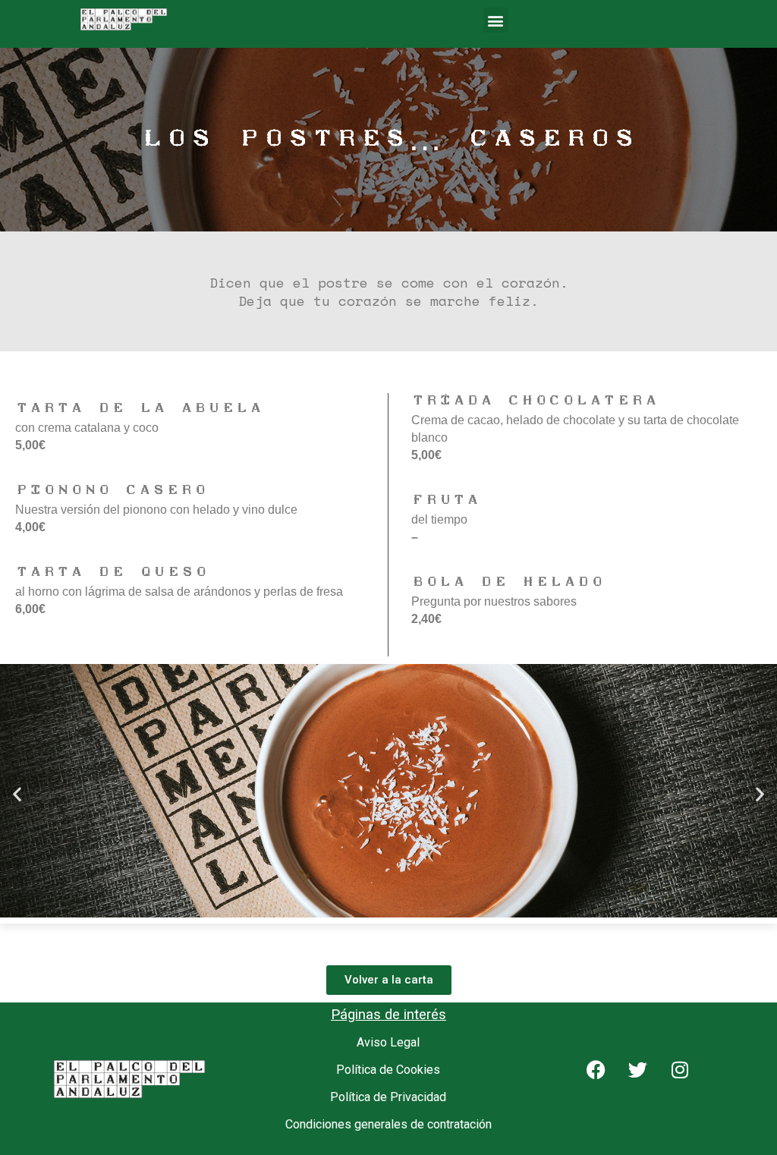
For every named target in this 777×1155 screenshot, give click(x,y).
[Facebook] (605, 1079)
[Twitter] (647, 1079)
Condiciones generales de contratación (388, 1124)
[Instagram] (689, 1079)
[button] (495, 20)
